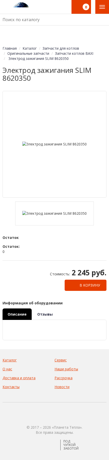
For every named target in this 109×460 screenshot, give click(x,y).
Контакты (11, 386)
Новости (62, 386)
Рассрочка (63, 377)
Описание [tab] (17, 314)
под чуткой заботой (71, 445)
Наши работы (66, 369)
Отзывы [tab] (45, 314)
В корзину (89, 285)
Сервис (61, 360)
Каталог (10, 360)
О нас (7, 369)
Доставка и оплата (19, 377)
